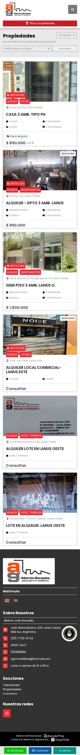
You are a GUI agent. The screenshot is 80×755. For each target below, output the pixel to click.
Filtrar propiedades (42, 23)
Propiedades (12, 689)
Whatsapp (17, 750)
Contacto (10, 693)
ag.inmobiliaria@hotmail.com (30, 659)
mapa (67, 48)
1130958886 (18, 652)
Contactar (42, 750)
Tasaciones (11, 685)
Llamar (66, 750)
